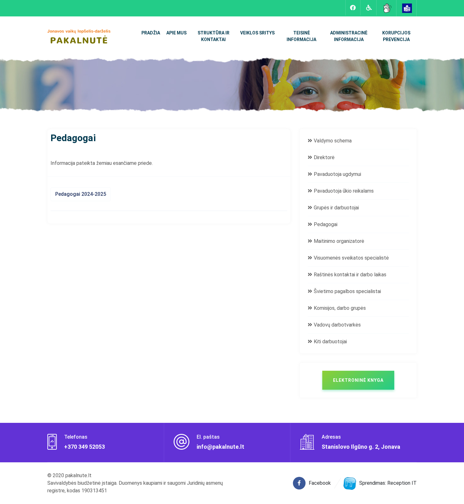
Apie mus (176, 32)
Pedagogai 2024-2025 (80, 194)
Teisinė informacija (301, 36)
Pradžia (150, 32)
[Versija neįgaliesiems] (369, 7)
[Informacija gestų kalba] (387, 7)
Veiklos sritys (257, 32)
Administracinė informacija (348, 36)
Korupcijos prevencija (396, 36)
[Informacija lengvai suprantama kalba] (407, 7)
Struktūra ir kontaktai (213, 36)
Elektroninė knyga (358, 380)
